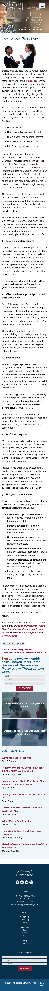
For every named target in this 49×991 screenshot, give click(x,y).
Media (25, 935)
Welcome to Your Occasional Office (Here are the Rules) (24, 732)
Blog (24, 940)
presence (33, 81)
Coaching (24, 917)
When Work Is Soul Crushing (16, 821)
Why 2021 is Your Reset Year (16, 757)
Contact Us (25, 943)
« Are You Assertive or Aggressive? (17, 650)
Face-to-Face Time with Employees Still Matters (24, 705)
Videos (25, 933)
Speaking (24, 920)
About (24, 923)
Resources (24, 927)
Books (25, 930)
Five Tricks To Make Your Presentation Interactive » (26, 652)
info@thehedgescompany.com (24, 904)
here (38, 164)
